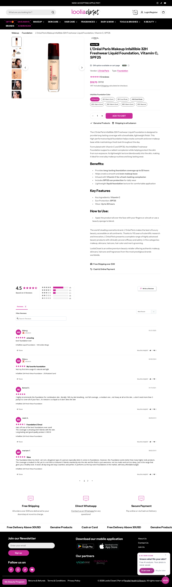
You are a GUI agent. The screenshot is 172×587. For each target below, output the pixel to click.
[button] (151, 350)
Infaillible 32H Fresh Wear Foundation (29, 373)
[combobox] (31, 12)
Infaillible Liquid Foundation (25, 345)
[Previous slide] (25, 67)
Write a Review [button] (148, 288)
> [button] (92, 480)
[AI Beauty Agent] (135, 12)
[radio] (95, 99)
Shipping (105, 86)
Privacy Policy (74, 581)
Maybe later (161, 571)
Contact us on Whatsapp (82, 511)
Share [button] (21, 350)
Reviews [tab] (20, 306)
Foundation (27, 33)
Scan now (145, 570)
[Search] (52, 12)
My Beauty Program (14, 582)
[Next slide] (82, 67)
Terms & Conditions (56, 581)
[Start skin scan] (165, 580)
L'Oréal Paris (103, 71)
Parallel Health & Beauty (135, 581)
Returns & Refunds (36, 581)
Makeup (15, 33)
